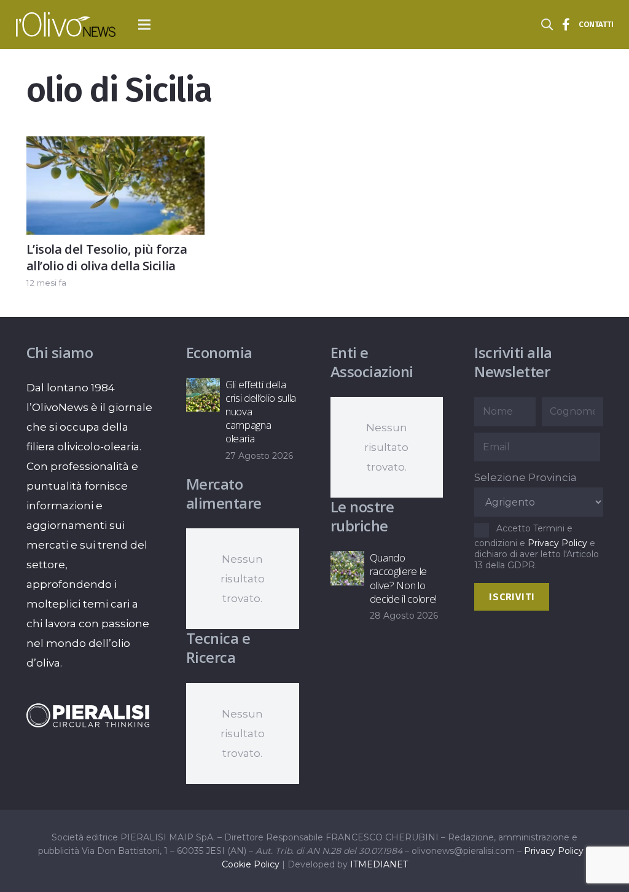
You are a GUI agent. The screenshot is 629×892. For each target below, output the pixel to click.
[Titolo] (566, 24)
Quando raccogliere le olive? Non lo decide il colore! (403, 577)
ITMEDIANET (379, 864)
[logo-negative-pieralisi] (87, 715)
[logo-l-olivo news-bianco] (65, 24)
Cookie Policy (250, 864)
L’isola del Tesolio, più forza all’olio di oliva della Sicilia (106, 257)
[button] (144, 24)
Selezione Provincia (525, 477)
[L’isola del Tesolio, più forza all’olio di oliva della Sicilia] (115, 146)
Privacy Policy (557, 543)
